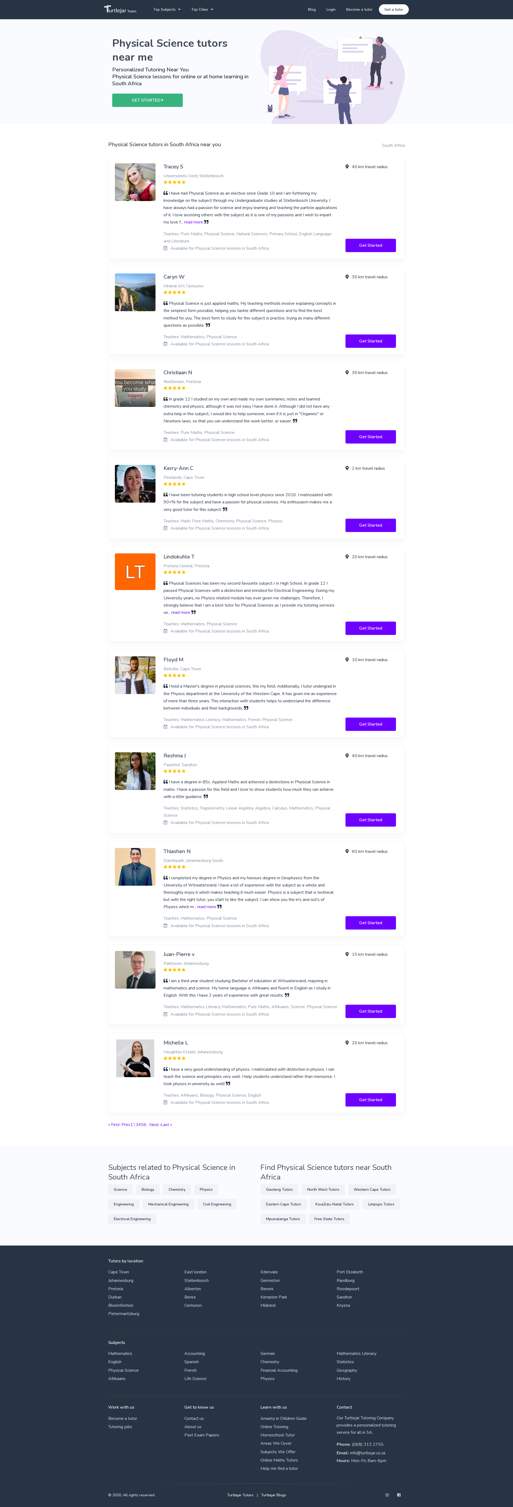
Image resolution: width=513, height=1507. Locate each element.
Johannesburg (120, 1281)
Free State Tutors (329, 1218)
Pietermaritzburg (123, 1314)
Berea (190, 1297)
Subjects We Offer (278, 1452)
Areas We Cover (276, 1443)
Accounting (194, 1353)
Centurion (193, 1305)
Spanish (191, 1362)
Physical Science (123, 1370)
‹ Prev (124, 1125)
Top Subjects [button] (164, 9)
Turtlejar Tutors (240, 1495)
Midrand (268, 1305)
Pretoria (115, 1289)
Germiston (270, 1281)
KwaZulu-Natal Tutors (335, 1204)
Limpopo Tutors (381, 1204)
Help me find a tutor (279, 1468)
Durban (115, 1297)
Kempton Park (274, 1297)
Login (331, 9)
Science (120, 1189)
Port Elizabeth (350, 1272)
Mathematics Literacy (356, 1353)
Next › (155, 1125)
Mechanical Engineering (168, 1204)
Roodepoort (348, 1289)
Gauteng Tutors (279, 1189)
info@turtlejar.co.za (367, 1453)
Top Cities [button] (199, 9)
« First (113, 1125)
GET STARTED (147, 100)
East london (195, 1272)
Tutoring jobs (120, 1427)
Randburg (346, 1281)
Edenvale (269, 1272)
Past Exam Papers (201, 1435)
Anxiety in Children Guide (284, 1418)
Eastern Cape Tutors (283, 1204)
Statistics (345, 1362)
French (190, 1370)
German (268, 1353)
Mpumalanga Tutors (283, 1218)
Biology (148, 1189)
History (343, 1379)
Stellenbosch (196, 1281)
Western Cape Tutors (372, 1189)
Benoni (267, 1289)
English (115, 1362)
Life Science (195, 1379)
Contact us (194, 1418)
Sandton (344, 1297)
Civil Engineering (217, 1204)
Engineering (124, 1204)
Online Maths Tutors (279, 1460)
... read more (192, 222)
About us (192, 1427)
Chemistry (177, 1189)
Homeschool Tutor (278, 1435)
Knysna (343, 1305)
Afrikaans (117, 1379)
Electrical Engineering (132, 1218)
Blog (312, 9)
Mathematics (120, 1353)
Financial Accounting (279, 1370)
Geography (347, 1370)
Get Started (370, 245)
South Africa (393, 145)
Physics (206, 1189)
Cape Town (118, 1272)
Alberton (192, 1289)
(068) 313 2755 (367, 1444)
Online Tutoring (274, 1427)
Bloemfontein (120, 1305)
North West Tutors (323, 1189)
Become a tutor (359, 9)
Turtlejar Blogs (273, 1495)
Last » (166, 1125)
